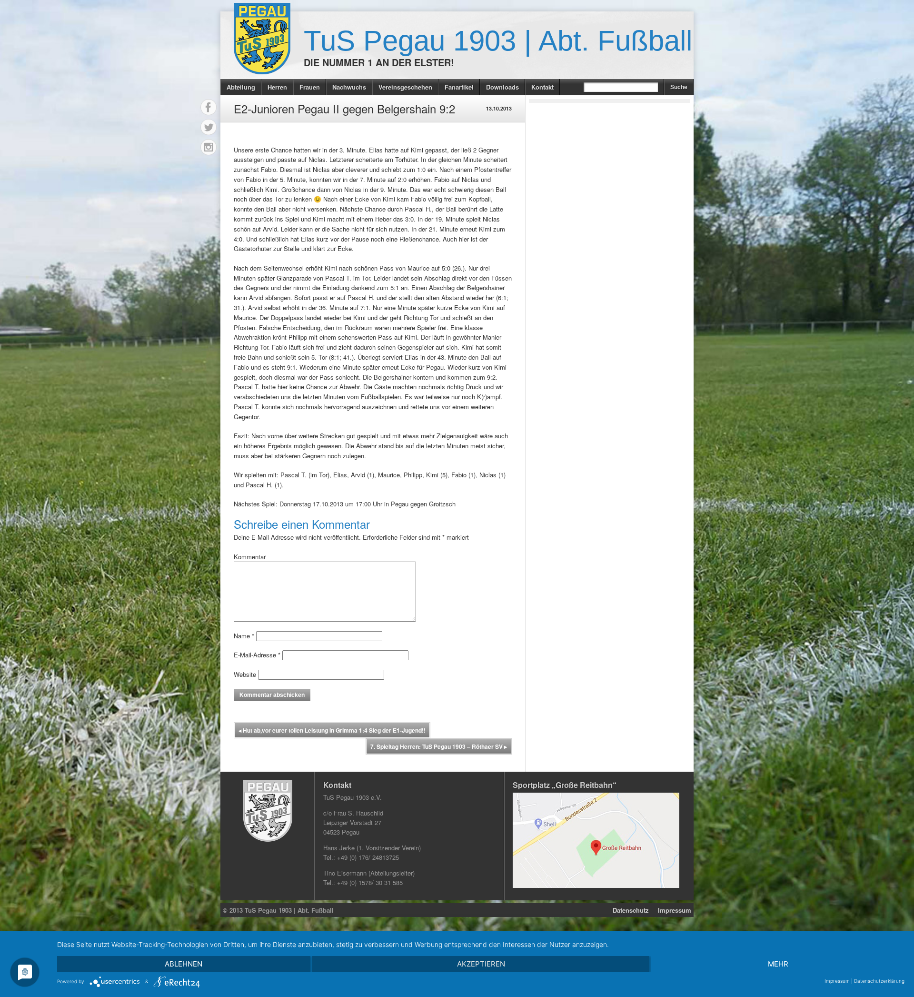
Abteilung (241, 86)
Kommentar (250, 556)
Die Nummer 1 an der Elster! (379, 62)
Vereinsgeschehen (405, 86)
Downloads (502, 86)
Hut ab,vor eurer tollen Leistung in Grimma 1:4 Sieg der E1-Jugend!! (332, 730)
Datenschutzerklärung (879, 981)
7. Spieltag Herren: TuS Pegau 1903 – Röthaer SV (438, 746)
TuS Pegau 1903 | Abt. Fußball (498, 41)
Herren (277, 86)
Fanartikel (459, 86)
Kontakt (542, 86)
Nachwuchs (349, 86)
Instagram (208, 147)
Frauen (309, 86)
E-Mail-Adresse (257, 654)
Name (244, 635)
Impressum (674, 910)
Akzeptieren (481, 963)
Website (245, 674)
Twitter (208, 127)
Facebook (208, 107)
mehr (778, 963)
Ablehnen (183, 963)
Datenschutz (631, 910)
